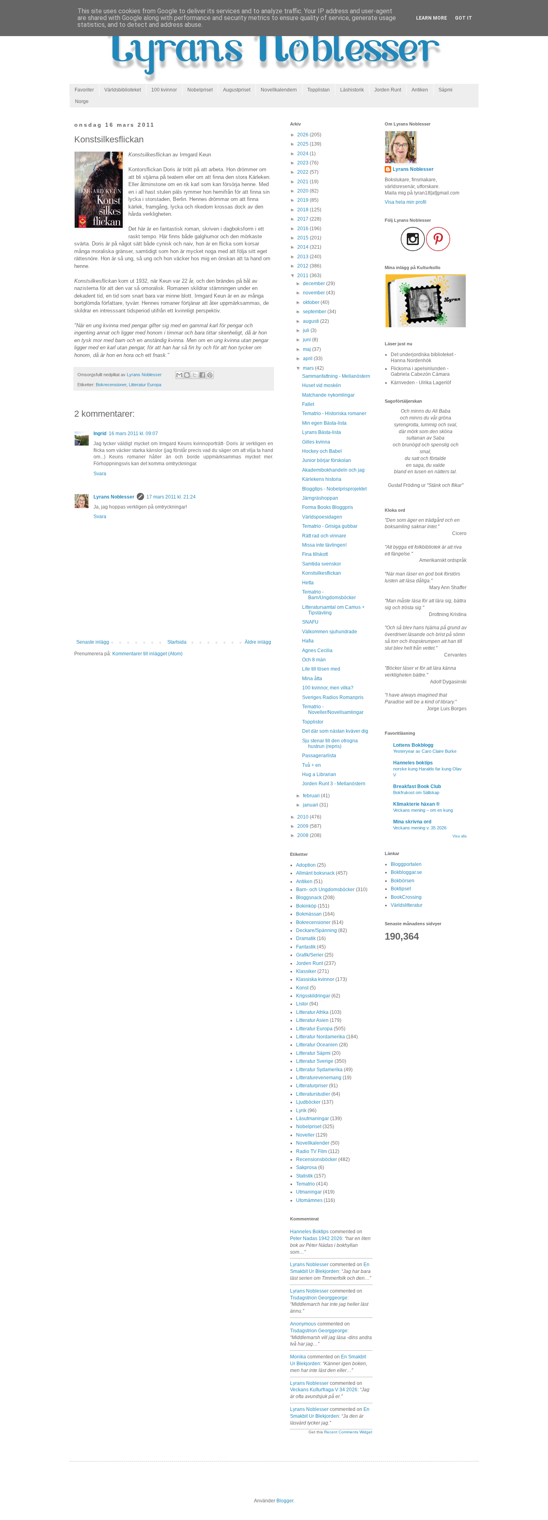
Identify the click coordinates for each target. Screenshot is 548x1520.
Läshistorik (352, 90)
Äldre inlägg (258, 642)
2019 (303, 200)
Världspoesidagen (322, 517)
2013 (303, 256)
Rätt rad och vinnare (324, 536)
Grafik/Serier (309, 955)
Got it (463, 18)
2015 (303, 238)
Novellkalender (312, 1143)
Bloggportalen (406, 864)
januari (311, 805)
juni (307, 340)
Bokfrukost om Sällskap (416, 792)
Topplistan (318, 90)
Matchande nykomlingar (328, 395)
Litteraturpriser (312, 1085)
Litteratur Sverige (314, 1061)
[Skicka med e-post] (179, 375)
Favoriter (84, 90)
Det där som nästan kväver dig (335, 731)
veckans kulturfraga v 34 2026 (323, 1389)
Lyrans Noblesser (113, 497)
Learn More (431, 18)
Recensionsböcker (316, 1159)
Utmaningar (309, 1192)
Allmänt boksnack (315, 873)
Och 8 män (314, 660)
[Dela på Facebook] (202, 375)
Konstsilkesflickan (321, 573)
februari (312, 796)
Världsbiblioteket (122, 90)
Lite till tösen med (321, 669)
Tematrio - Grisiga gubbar (329, 526)
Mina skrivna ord (412, 822)
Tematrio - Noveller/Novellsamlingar (332, 709)
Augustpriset (236, 90)
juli (307, 330)
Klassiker (306, 971)
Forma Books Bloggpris (327, 507)
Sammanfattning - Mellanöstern (336, 376)
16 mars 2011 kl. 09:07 (133, 433)
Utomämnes (309, 1200)
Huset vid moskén (321, 385)
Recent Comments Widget (348, 1432)
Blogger (284, 1501)
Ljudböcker (308, 1102)
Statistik (304, 1176)
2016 (303, 228)
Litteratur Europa (145, 384)
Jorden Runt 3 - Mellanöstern (333, 783)
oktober (312, 302)
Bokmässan (309, 914)
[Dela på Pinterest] (210, 375)
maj (307, 349)
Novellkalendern (279, 90)
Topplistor (312, 722)
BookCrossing (406, 897)
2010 (303, 817)
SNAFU (310, 622)
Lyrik (301, 1110)
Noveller (305, 1135)
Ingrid (99, 433)
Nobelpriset (200, 90)
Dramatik (306, 938)
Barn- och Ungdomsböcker (325, 889)
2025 (303, 144)
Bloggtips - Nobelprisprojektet (334, 489)
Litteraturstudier (313, 1094)
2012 (303, 266)
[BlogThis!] (187, 375)
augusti (311, 321)
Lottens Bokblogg (413, 745)
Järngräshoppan (320, 498)
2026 (303, 135)
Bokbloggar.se (406, 872)
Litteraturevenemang (318, 1077)
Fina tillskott (315, 554)
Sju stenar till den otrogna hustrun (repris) (330, 743)
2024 (303, 153)
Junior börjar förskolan (326, 460)
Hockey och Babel (322, 451)
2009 (303, 826)
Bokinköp (306, 906)
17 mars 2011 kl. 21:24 (171, 497)
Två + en (311, 765)
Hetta (308, 583)
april (308, 358)
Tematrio (305, 1184)
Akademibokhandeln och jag (333, 470)
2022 (303, 172)
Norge (82, 101)
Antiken (420, 90)
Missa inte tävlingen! (324, 545)
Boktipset (401, 889)
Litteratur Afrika (312, 1012)
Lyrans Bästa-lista (321, 432)
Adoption (306, 865)
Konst (302, 988)
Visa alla (460, 836)
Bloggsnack (309, 897)
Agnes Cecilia (317, 650)
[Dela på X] (195, 375)
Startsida (177, 642)
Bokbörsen (402, 881)
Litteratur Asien (312, 1020)
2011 (303, 275)
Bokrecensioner (111, 384)
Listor (302, 1004)
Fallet (308, 404)
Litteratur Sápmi (313, 1053)
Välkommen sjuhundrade (329, 631)
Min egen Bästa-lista (324, 423)
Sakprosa (306, 1167)
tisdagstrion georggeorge (318, 1298)
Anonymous (303, 1324)
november (314, 293)
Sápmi (445, 90)
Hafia (308, 641)
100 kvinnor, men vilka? (327, 688)
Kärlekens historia (321, 479)
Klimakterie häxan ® (416, 804)
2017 (303, 219)
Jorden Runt (387, 90)
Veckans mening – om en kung (423, 810)
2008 (303, 835)
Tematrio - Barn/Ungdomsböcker (329, 594)
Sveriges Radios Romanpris (332, 697)
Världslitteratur (406, 905)
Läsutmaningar (312, 1118)
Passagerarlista (319, 755)
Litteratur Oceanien (317, 1045)
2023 (303, 163)
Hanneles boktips (309, 1231)
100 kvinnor (164, 90)
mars (309, 368)
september (315, 311)
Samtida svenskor (321, 564)
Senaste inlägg (92, 642)
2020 (303, 191)
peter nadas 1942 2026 (316, 1238)
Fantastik (306, 947)
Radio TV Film (311, 1151)
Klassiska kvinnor (315, 979)
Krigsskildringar (313, 996)
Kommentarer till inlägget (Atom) (147, 654)
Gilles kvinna (316, 442)
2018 (303, 210)
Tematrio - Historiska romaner (334, 413)
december (314, 283)
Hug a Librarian (319, 774)
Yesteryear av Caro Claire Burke (425, 751)
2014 (303, 247)
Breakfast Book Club (417, 786)
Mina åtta (312, 678)
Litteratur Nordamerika (320, 1037)
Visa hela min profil (405, 202)
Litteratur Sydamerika (319, 1069)
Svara (99, 473)
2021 (303, 181)
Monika (298, 1357)
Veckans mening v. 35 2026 (420, 827)
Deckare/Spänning (316, 930)
